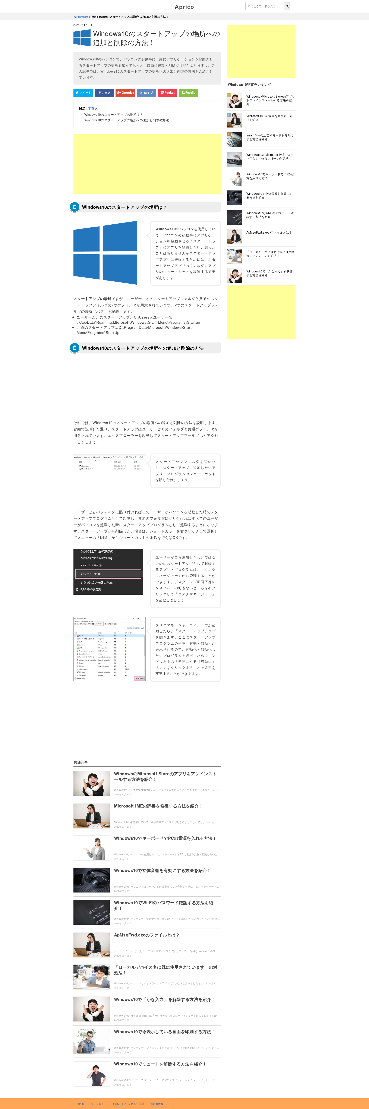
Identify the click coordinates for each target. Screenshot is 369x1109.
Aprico (184, 6)
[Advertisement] (147, 164)
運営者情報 (156, 1103)
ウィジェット (98, 1103)
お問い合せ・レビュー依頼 (128, 1103)
